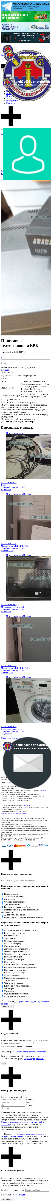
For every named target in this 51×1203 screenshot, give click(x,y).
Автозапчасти (10, 980)
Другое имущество (12, 904)
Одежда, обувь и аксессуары (16, 951)
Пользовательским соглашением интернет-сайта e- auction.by (23, 1135)
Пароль (4, 1043)
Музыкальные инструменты (16, 994)
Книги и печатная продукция (17, 986)
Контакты (10, 103)
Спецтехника (10, 899)
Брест (2, 813)
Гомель (13, 813)
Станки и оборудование (15, 902)
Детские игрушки (12, 975)
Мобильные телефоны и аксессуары (20, 930)
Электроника (10, 938)
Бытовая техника (11, 936)
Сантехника (9, 962)
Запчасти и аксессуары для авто (18, 949)
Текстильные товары (13, 983)
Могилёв (24, 813)
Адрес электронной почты (13, 1040)
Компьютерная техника (14, 933)
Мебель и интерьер (12, 943)
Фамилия (30, 1099)
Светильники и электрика (15, 970)
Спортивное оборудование (16, 978)
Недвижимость (11, 894)
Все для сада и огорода (14, 972)
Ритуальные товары (13, 957)
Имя (28, 1102)
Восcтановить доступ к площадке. (31, 1052)
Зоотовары (9, 988)
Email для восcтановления (12, 1190)
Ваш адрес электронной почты (15, 1097)
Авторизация (19, 1195)
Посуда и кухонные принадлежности (20, 967)
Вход (4, 1063)
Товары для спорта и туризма (17, 954)
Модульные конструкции (15, 996)
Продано (5, 370)
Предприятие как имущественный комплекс (24, 917)
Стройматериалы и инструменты (19, 965)
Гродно (18, 813)
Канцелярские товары (14, 959)
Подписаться (7, 1006)
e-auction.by (26, 805)
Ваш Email (5, 880)
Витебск (7, 813)
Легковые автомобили (14, 896)
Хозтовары (9, 991)
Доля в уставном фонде (14, 915)
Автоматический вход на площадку (17, 1046)
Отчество (30, 1105)
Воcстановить (7, 1199)
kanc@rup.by (45, 790)
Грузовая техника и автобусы (17, 907)
